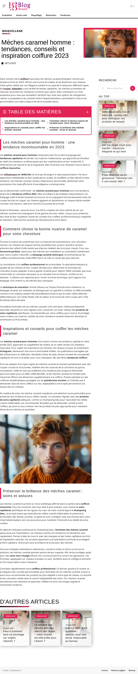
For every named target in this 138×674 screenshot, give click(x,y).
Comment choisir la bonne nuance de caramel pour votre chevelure (68, 122)
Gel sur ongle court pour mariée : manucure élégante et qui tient (116, 148)
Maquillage (12, 31)
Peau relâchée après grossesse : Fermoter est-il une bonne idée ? (117, 178)
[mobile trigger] (5, 6)
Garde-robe (73, 616)
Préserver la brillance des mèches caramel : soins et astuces (66, 128)
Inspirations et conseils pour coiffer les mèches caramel (25, 128)
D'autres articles (29, 601)
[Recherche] (126, 6)
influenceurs (11, 174)
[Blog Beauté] (19, 6)
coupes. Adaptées (12, 88)
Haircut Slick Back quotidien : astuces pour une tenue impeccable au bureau (76, 634)
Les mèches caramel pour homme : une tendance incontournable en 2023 (25, 122)
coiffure (24, 78)
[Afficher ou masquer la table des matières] (75, 112)
